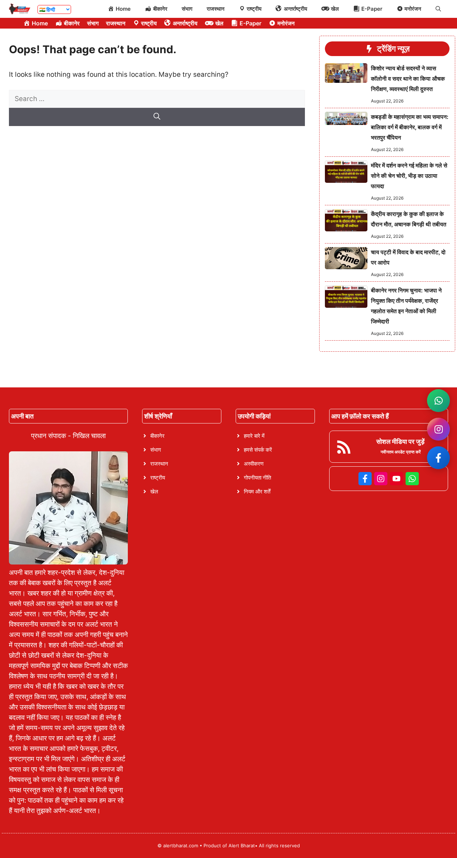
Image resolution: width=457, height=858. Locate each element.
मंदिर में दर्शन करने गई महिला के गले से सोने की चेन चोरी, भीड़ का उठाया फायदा (409, 176)
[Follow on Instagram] (438, 429)
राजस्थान (216, 8)
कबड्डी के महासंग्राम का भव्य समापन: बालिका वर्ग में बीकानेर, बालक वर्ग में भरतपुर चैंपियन (409, 127)
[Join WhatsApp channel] (438, 400)
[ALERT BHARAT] (19, 9)
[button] (438, 9)
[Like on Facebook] (438, 457)
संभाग (187, 8)
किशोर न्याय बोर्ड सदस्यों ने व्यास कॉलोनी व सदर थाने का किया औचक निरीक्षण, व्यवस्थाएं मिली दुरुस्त (408, 78)
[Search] (157, 117)
